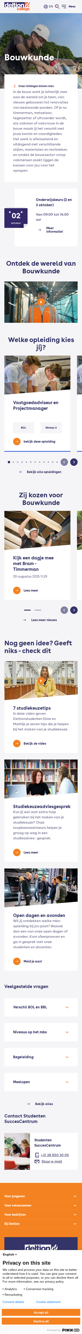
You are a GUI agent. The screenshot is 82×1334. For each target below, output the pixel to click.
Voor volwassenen (17, 1205)
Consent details (13, 1302)
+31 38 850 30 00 (55, 1155)
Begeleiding (23, 1057)
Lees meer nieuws (44, 620)
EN (51, 6)
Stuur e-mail (52, 1161)
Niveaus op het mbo (30, 1032)
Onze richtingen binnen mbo (36, 86)
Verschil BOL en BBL (30, 1007)
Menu (72, 6)
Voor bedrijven (15, 1214)
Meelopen (21, 1082)
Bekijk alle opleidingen (44, 472)
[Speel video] (41, 302)
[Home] (17, 6)
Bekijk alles (44, 1104)
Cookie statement (48, 1302)
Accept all (41, 1312)
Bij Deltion (11, 1224)
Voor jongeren (14, 1196)
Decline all (41, 1321)
